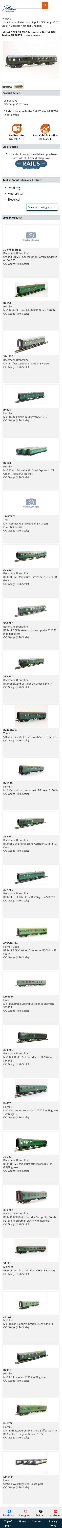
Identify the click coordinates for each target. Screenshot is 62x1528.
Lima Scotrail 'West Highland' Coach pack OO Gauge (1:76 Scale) (23, 1482)
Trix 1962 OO (16, 137)
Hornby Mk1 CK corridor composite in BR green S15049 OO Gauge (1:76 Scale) (30, 788)
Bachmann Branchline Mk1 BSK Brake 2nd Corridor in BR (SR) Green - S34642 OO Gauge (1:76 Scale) (30, 1057)
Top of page (8, 1523)
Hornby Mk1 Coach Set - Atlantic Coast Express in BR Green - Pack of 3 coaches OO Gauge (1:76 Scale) (28, 470)
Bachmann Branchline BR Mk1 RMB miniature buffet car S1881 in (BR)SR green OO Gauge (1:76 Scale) (27, 1163)
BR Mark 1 (45, 137)
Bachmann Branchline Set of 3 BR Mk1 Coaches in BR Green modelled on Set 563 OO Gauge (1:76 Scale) (30, 256)
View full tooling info (42, 207)
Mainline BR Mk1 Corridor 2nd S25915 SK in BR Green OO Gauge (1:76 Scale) (29, 1269)
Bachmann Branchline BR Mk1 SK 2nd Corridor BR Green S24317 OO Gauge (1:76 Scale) (27, 682)
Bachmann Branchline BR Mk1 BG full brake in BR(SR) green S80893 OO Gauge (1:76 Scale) (29, 895)
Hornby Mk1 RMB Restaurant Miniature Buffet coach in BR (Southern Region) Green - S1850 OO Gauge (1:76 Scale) (30, 1430)
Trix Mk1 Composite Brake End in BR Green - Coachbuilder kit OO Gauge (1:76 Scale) (26, 523)
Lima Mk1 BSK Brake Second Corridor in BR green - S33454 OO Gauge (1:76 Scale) (29, 1003)
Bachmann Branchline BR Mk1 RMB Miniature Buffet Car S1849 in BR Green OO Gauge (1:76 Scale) (30, 577)
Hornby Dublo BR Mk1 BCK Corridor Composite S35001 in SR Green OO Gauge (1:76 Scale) (29, 950)
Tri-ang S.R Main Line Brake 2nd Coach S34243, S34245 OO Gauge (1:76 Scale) (30, 735)
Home (22, 1521)
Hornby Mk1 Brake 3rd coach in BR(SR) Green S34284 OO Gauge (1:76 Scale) (29, 308)
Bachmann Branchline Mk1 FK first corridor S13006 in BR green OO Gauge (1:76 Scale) (26, 362)
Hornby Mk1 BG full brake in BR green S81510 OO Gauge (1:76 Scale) (25, 415)
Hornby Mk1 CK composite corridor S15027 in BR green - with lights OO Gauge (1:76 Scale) (30, 1110)
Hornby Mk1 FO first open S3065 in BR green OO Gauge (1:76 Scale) (24, 1375)
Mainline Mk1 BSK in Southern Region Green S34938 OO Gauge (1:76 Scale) (28, 1322)
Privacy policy (53, 1523)
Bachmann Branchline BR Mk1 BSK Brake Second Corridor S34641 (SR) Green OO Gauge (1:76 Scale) (30, 843)
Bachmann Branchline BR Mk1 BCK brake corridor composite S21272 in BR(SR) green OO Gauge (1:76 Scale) (30, 630)
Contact (36, 1521)
